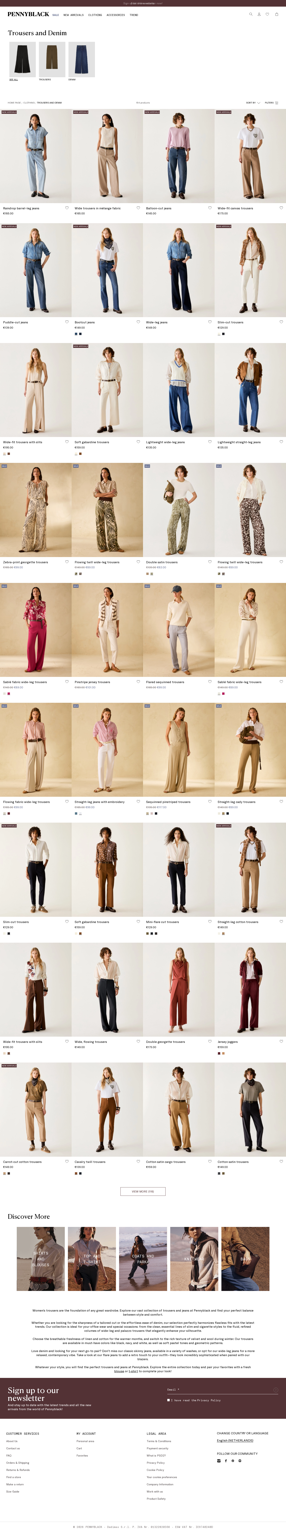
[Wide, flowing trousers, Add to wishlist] (138, 1041)
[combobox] (253, 102)
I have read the (196, 1400)
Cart (79, 1448)
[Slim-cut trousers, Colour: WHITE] (4, 933)
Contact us (13, 1448)
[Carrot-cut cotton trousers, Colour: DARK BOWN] (9, 1173)
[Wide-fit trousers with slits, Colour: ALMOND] (4, 1053)
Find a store (13, 1477)
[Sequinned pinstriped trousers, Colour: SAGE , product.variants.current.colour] (147, 813)
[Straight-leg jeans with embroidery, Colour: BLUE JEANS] (76, 813)
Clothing (29, 102)
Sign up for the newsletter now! (143, 3)
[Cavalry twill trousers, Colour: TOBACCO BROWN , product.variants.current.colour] (76, 1173)
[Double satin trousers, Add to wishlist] (209, 561)
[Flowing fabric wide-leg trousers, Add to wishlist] (66, 801)
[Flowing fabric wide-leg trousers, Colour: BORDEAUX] (9, 813)
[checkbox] (168, 1400)
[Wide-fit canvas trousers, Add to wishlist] (281, 207)
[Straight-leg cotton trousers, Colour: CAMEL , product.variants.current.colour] (223, 933)
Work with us (155, 1491)
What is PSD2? (156, 1455)
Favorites (82, 1455)
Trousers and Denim (49, 102)
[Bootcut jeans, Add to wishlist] (138, 321)
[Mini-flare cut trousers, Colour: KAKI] (147, 933)
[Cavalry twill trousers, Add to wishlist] (138, 1161)
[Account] (259, 14)
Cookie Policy (155, 1469)
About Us (12, 1441)
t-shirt (133, 1371)
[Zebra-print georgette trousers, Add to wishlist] (66, 561)
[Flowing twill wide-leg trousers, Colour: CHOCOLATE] (80, 574)
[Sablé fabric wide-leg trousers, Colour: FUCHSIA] (223, 693)
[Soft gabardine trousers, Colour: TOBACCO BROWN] (80, 454)
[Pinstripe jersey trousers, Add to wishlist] (138, 681)
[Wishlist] (267, 14)
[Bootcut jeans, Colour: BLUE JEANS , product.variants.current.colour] (76, 334)
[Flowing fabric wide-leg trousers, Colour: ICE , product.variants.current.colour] (4, 813)
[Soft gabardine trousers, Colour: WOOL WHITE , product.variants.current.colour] (76, 454)
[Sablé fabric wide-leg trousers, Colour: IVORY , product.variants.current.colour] (219, 693)
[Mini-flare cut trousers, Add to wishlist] (209, 921)
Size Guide (12, 1491)
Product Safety (156, 1498)
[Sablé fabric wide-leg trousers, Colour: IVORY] (4, 693)
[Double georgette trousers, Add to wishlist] (209, 1041)
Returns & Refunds (18, 1469)
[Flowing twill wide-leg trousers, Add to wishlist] (138, 561)
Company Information (160, 1484)
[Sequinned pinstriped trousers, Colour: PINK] (152, 813)
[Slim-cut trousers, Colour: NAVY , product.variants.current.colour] (9, 933)
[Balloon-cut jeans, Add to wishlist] (209, 207)
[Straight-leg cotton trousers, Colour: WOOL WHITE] (219, 933)
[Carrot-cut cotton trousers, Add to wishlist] (66, 1161)
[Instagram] (219, 1461)
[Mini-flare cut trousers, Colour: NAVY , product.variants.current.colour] (152, 933)
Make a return (15, 1484)
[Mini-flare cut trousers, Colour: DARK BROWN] (156, 933)
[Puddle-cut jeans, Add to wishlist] (66, 321)
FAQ (8, 1455)
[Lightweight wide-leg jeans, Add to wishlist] (209, 441)
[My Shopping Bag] (275, 14)
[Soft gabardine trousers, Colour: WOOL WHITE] (76, 933)
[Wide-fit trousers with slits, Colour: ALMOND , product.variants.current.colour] (4, 454)
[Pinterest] (233, 1461)
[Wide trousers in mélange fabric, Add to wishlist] (138, 207)
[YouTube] (240, 1461)
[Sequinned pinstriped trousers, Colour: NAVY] (156, 813)
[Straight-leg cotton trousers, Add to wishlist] (281, 921)
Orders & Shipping (17, 1462)
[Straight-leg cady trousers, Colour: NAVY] (227, 813)
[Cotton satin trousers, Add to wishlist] (281, 1161)
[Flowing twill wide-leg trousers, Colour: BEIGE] (219, 574)
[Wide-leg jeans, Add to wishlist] (209, 321)
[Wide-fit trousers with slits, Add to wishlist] (66, 441)
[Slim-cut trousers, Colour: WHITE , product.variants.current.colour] (219, 334)
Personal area (85, 1441)
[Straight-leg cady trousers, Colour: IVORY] (219, 813)
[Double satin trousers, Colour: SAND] (147, 574)
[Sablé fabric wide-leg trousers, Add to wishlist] (66, 681)
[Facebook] (226, 1461)
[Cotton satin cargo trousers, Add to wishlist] (209, 1161)
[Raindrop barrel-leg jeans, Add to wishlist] (66, 207)
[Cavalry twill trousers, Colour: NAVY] (80, 1173)
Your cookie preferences (162, 1477)
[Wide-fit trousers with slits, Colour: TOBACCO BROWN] (9, 454)
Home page (14, 102)
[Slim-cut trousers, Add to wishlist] (281, 321)
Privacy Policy (209, 1400)
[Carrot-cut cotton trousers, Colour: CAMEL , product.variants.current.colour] (4, 1173)
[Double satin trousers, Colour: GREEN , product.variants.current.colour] (152, 574)
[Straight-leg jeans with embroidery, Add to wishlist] (138, 801)
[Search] (250, 14)
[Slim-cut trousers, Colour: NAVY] (223, 334)
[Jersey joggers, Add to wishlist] (281, 1041)
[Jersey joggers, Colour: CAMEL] (223, 1053)
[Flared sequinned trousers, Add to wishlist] (209, 681)
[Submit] (276, 1390)
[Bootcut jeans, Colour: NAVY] (80, 334)
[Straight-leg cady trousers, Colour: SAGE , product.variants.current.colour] (223, 813)
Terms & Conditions (159, 1441)
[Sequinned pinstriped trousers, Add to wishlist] (209, 801)
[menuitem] (55, 15)
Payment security (157, 1448)
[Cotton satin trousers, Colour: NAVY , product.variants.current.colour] (219, 1173)
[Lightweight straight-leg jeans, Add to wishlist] (281, 441)
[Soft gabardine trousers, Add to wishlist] (138, 441)
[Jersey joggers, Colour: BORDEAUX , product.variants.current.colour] (219, 1053)
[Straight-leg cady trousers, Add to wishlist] (281, 801)
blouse (119, 1371)
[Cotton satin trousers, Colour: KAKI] (223, 1173)
